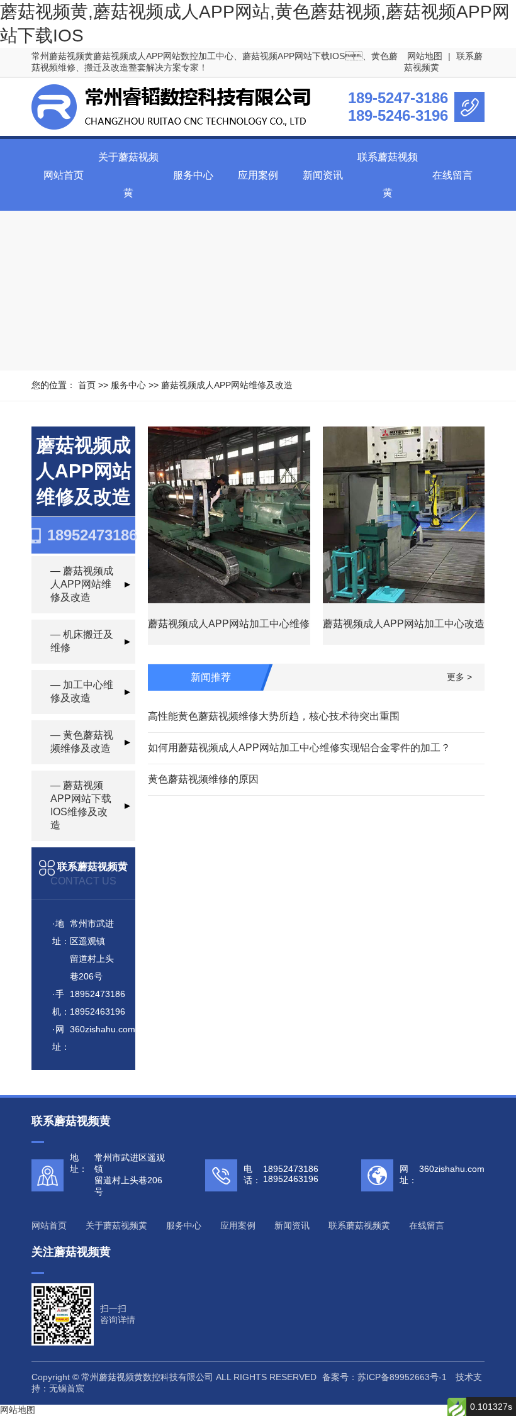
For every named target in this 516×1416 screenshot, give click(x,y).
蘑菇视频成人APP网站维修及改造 (227, 385)
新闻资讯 (323, 175)
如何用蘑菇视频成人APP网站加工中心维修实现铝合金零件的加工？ (299, 747)
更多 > (459, 677)
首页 (87, 385)
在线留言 (452, 175)
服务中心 (193, 175)
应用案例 (258, 175)
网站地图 (424, 56)
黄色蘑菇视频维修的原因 (203, 779)
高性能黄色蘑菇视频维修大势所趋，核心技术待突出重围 (274, 716)
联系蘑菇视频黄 (359, 1225)
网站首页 (63, 175)
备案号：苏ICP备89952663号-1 (384, 1377)
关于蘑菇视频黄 (116, 1225)
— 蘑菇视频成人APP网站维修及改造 (81, 584)
